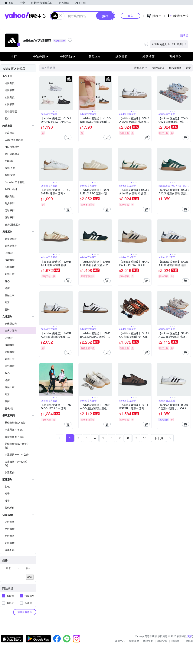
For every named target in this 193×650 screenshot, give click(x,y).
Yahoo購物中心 (25, 15)
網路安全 (162, 641)
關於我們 (134, 641)
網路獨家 (122, 56)
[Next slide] (70, 93)
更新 (189, 636)
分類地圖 (188, 641)
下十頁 (158, 438)
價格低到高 (158, 67)
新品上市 (95, 56)
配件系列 (175, 56)
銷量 (188, 67)
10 (144, 438)
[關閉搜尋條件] (60, 16)
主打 (14, 56)
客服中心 (120, 641)
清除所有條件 (24, 612)
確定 (29, 577)
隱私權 (175, 641)
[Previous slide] (41, 93)
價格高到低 (175, 67)
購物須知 (148, 641)
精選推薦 (148, 56)
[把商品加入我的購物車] (67, 137)
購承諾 (184, 35)
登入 (130, 16)
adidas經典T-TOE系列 (167, 44)
